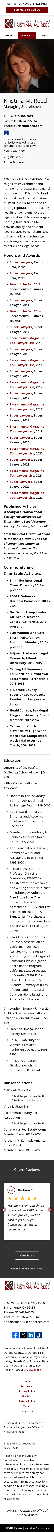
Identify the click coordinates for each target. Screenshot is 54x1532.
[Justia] (38, 1335)
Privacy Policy (27, 1391)
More (45, 35)
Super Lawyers (21, 262)
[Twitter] (23, 1335)
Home (9, 35)
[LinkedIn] (30, 1335)
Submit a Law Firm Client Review (27, 1268)
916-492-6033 (23, 116)
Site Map (27, 1396)
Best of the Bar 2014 (25, 311)
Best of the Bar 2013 (25, 284)
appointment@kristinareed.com (26, 1322)
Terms (27, 1406)
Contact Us (27, 35)
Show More (12, 162)
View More (27, 1255)
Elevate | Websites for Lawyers (27, 1528)
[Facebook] (15, 1335)
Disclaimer (27, 1386)
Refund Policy (27, 1401)
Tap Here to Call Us (27, 9)
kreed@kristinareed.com (23, 126)
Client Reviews (27, 1169)
